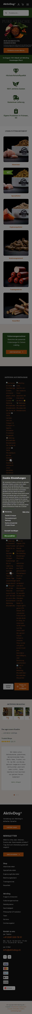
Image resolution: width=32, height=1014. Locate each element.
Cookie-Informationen (9, 508)
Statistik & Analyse (10, 515)
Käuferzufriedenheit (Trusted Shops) (11, 524)
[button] (25, 512)
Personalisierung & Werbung (10, 519)
